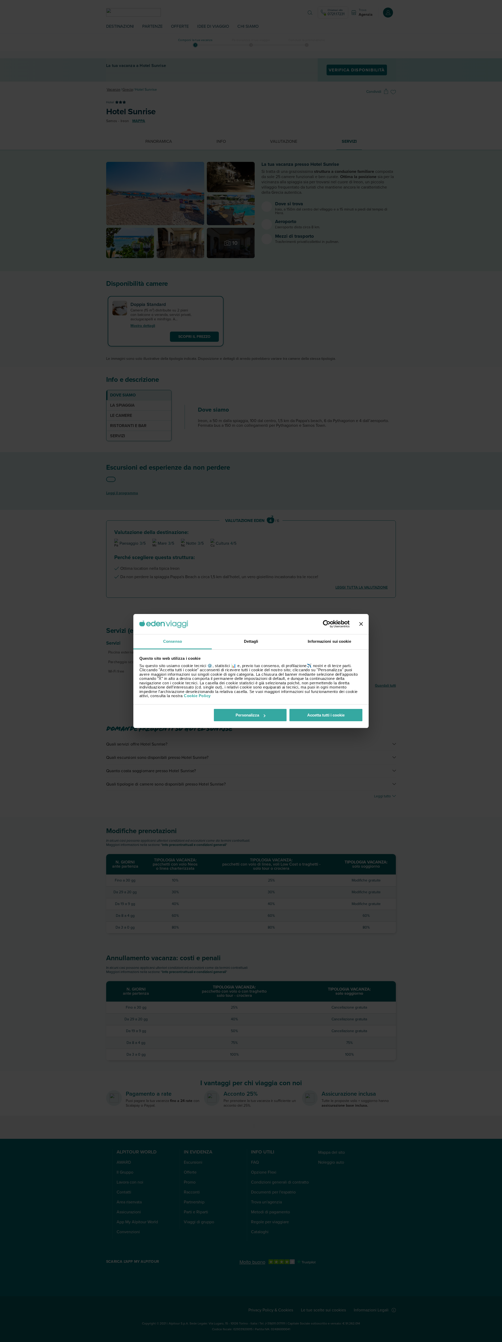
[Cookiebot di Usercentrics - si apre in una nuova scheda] (327, 624)
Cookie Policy (197, 695)
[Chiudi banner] (361, 624)
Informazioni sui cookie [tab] (329, 641)
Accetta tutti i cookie (326, 715)
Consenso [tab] (172, 641)
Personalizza (247, 715)
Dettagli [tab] (251, 641)
